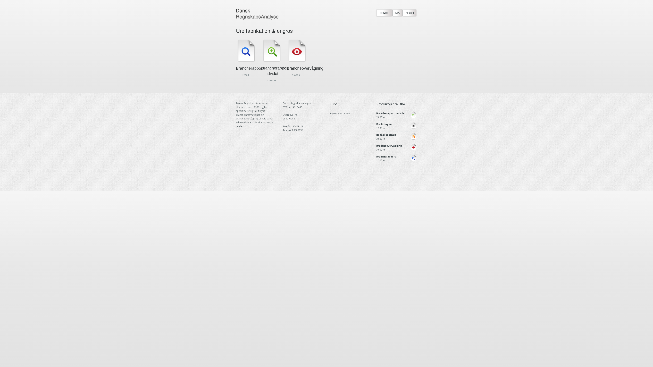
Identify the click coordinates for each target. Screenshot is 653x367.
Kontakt (410, 12)
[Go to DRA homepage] (257, 14)
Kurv (397, 12)
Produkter (384, 12)
